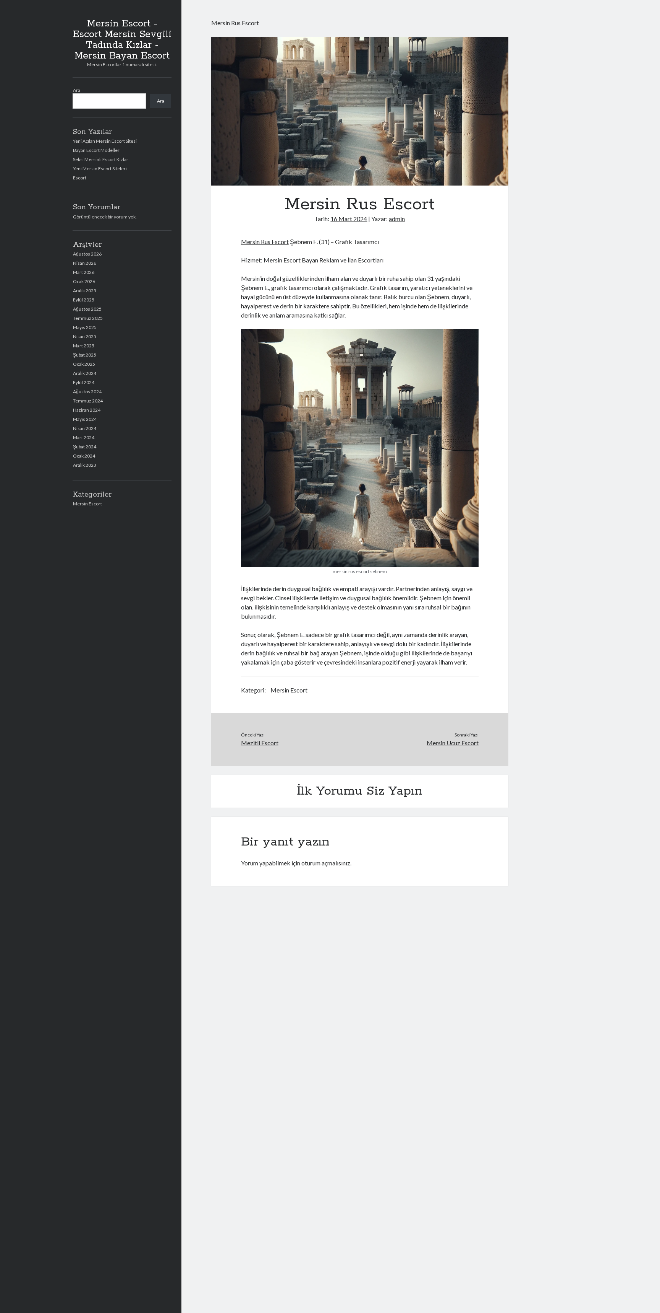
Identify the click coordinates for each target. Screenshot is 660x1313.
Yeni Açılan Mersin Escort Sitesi (105, 141)
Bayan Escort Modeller (96, 150)
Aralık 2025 (84, 290)
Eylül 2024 (83, 382)
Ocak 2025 (84, 364)
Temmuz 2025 (88, 318)
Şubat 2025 (84, 355)
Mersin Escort (87, 504)
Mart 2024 (83, 437)
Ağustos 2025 (87, 309)
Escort (79, 178)
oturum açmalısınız (325, 863)
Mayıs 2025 (85, 327)
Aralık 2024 (84, 373)
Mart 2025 (83, 346)
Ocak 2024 (84, 456)
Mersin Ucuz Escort (453, 742)
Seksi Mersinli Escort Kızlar (100, 159)
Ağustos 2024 (87, 391)
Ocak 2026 (84, 281)
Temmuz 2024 (88, 401)
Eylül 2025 (83, 300)
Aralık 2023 (84, 465)
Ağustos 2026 (87, 254)
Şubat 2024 (84, 447)
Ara (76, 90)
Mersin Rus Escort (265, 241)
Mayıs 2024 (85, 419)
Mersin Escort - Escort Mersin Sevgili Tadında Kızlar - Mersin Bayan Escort (122, 40)
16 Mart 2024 (348, 218)
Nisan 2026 (84, 263)
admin (397, 218)
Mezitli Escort (259, 742)
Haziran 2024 (86, 410)
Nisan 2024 (84, 428)
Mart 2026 (83, 272)
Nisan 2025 (84, 336)
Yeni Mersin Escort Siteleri (100, 168)
